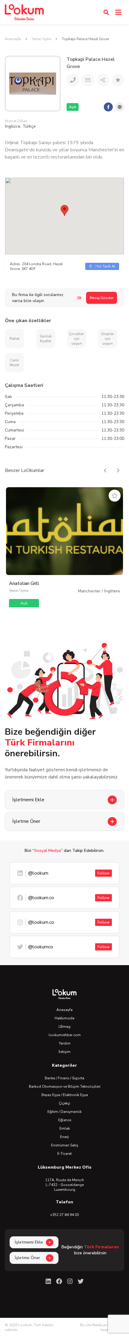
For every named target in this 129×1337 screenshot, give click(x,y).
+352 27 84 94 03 (64, 1214)
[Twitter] (81, 1281)
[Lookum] (24, 12)
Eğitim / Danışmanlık (64, 1111)
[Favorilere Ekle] (115, 496)
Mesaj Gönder (101, 297)
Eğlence (64, 1120)
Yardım (64, 1043)
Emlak (64, 1128)
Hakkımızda (64, 1018)
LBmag (64, 1026)
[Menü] (118, 12)
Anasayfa (13, 39)
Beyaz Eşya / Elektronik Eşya (64, 1094)
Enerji (64, 1136)
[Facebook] (59, 1281)
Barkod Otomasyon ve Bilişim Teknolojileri (64, 1086)
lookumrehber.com (65, 1035)
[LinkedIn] (48, 1281)
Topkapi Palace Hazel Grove (85, 39)
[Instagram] (70, 1281)
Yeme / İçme (41, 39)
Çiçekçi (64, 1103)
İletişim (64, 1051)
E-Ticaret (64, 1153)
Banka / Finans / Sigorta (64, 1078)
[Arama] (106, 12)
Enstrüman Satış (64, 1145)
